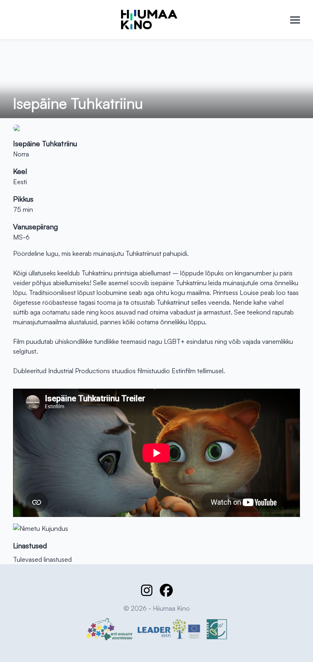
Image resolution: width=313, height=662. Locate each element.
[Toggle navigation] (295, 19)
